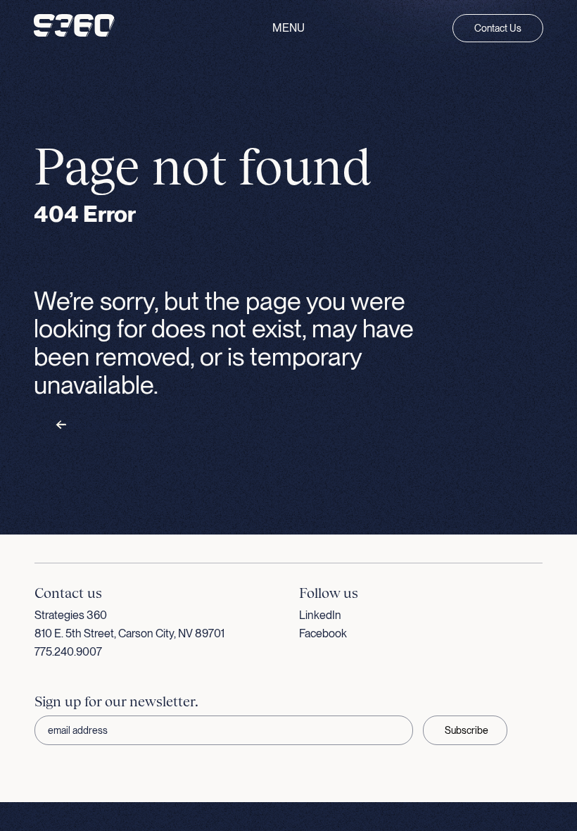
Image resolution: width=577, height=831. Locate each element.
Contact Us (497, 28)
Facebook (323, 633)
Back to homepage (107, 425)
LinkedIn (320, 615)
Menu (288, 28)
